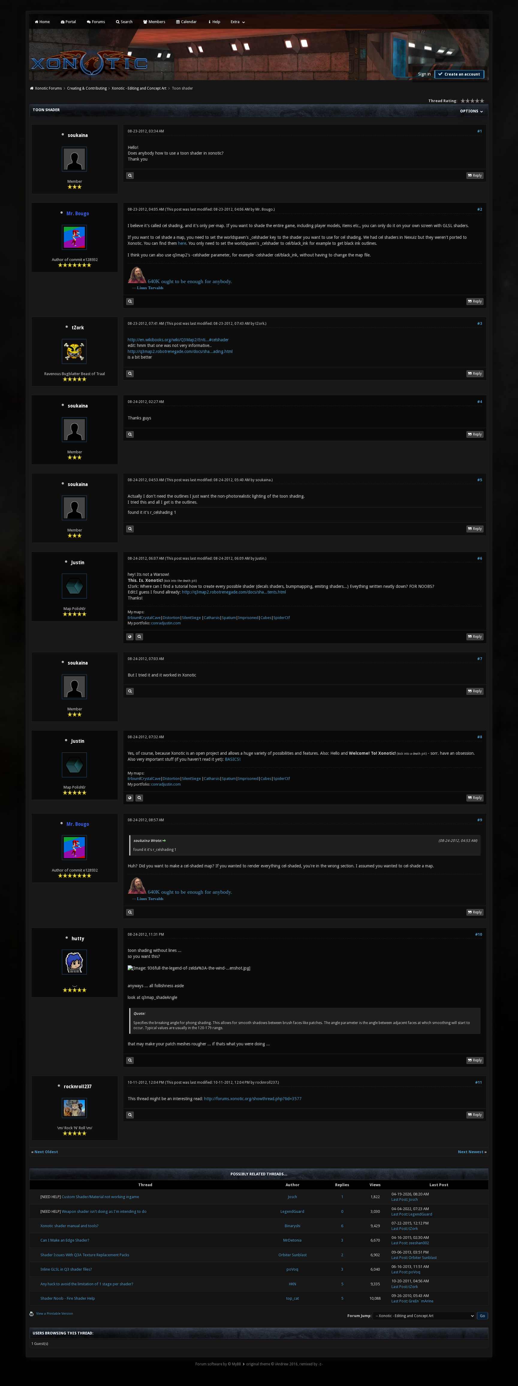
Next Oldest (46, 1152)
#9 (479, 820)
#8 (479, 737)
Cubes (265, 617)
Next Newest (471, 1152)
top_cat (292, 1298)
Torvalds (155, 288)
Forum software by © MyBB (218, 1364)
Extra (235, 21)
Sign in (424, 74)
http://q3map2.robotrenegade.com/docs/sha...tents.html (234, 592)
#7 (479, 659)
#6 (479, 558)
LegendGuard (292, 1211)
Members (156, 21)
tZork (78, 327)
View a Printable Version (54, 1314)
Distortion (171, 617)
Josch (292, 1197)
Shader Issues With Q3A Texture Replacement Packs (84, 1255)
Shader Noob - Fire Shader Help (67, 1298)
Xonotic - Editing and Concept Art (139, 88)
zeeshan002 (419, 1243)
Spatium (229, 617)
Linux (142, 288)
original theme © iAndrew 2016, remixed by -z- (284, 1364)
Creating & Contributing (87, 88)
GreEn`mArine (421, 1301)
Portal (70, 21)
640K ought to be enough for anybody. (190, 281)
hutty (78, 938)
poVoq (292, 1269)
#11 (478, 1082)
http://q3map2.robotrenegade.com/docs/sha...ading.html (180, 351)
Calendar (188, 21)
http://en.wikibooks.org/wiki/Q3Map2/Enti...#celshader (178, 339)
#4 (479, 402)
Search (126, 21)
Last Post (399, 1199)
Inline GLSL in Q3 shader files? (66, 1269)
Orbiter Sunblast (292, 1255)
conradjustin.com (166, 623)
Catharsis (212, 617)
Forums (98, 21)
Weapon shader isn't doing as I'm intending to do (104, 1211)
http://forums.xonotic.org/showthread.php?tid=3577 (253, 1098)
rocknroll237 (77, 1086)
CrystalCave (151, 617)
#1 (479, 131)
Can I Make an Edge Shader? (64, 1240)
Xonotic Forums (48, 88)
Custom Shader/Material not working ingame (100, 1197)
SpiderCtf (281, 617)
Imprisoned (248, 617)
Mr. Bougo (264, 209)
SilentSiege (191, 617)
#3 (479, 323)
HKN (292, 1284)
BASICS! (232, 759)
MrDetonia (292, 1240)
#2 (479, 209)
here (182, 243)
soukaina (78, 135)
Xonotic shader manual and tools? (69, 1226)
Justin (77, 562)
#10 (478, 934)
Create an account (462, 74)
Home (44, 21)
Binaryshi (292, 1226)
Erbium (134, 617)
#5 (479, 480)
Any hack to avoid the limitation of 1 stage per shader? (86, 1284)
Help (216, 21)
